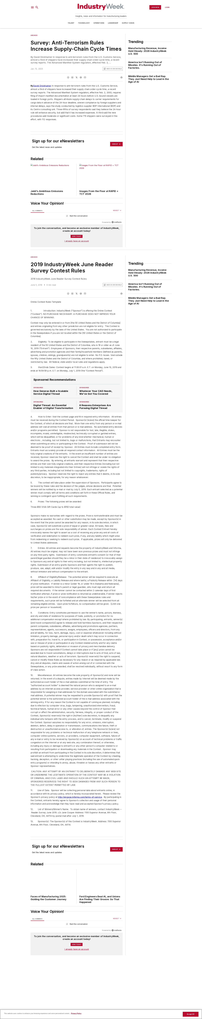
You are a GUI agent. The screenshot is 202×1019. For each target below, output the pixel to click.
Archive (34, 35)
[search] (37, 7)
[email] (85, 77)
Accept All (190, 1014)
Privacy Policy (76, 1013)
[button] (32, 7)
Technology (84, 23)
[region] (77, 216)
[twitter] (76, 77)
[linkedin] (72, 77)
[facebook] (68, 77)
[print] (121, 77)
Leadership (113, 23)
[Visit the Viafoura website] (116, 222)
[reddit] (81, 77)
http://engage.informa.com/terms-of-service (80, 811)
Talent (71, 23)
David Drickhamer (42, 86)
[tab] (37, 211)
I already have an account (76, 241)
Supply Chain (128, 23)
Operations (99, 23)
